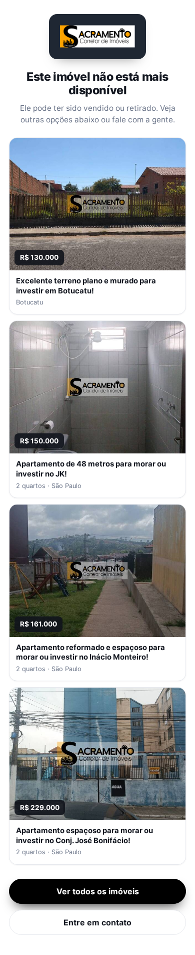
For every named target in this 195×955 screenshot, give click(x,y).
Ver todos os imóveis (97, 891)
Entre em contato (98, 922)
